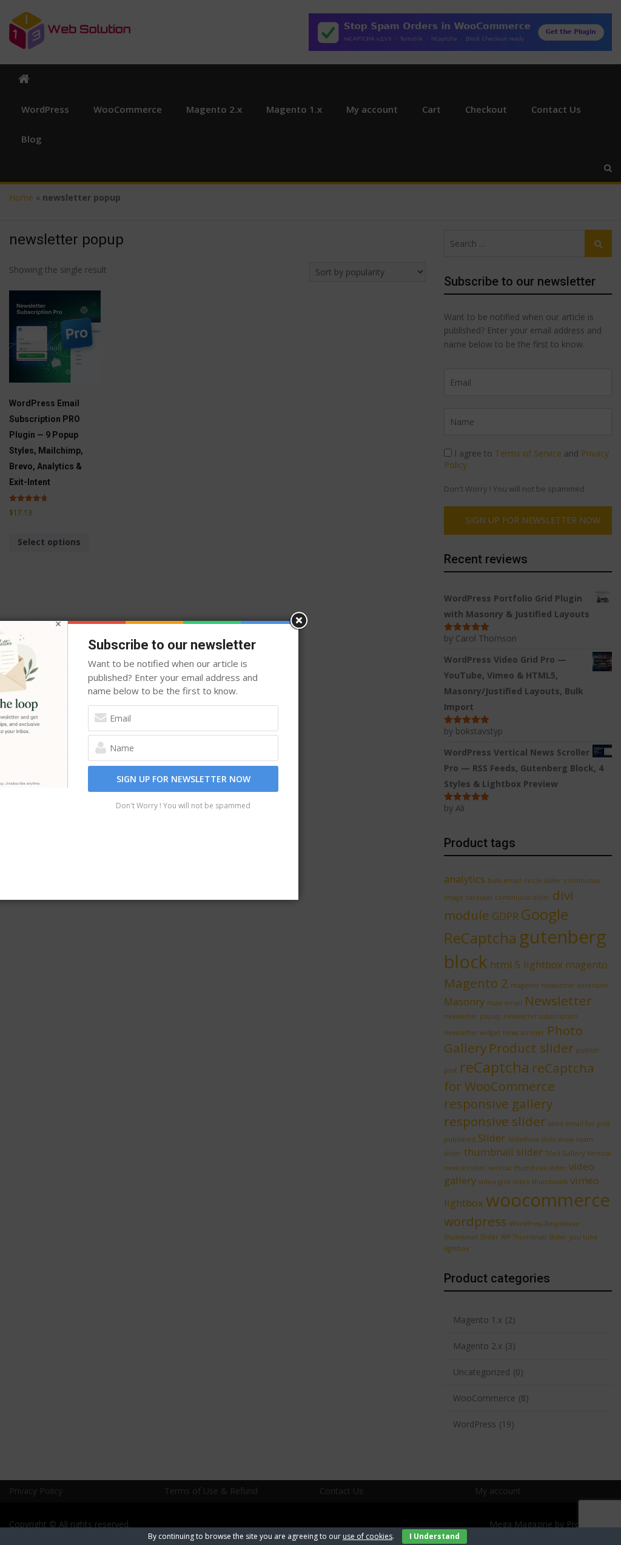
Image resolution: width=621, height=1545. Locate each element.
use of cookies (367, 1536)
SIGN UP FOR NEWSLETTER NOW (183, 779)
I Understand (434, 1536)
